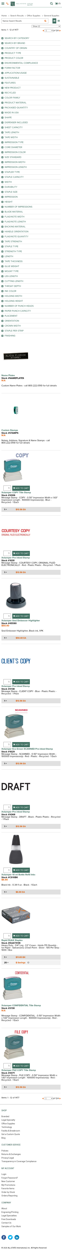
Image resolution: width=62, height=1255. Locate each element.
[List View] (54, 20)
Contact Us (6, 1223)
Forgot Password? (9, 1178)
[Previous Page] (43, 31)
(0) (59, 3)
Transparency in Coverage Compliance (18, 1161)
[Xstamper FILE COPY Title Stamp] (15, 1046)
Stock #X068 (8, 814)
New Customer (8, 1181)
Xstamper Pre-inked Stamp (15, 557)
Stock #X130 (8, 1008)
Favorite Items (7, 1188)
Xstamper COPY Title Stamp (16, 492)
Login (3, 1174)
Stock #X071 (8, 1073)
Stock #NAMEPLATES (12, 378)
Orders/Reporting (9, 1195)
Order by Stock (8, 1192)
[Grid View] (59, 20)
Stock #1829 (8, 751)
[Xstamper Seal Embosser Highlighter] (15, 597)
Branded (5, 1116)
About (4, 1208)
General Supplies (51, 15)
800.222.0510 (7, 3)
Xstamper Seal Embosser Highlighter (20, 620)
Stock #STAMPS (9, 433)
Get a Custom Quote (10, 1134)
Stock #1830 (8, 560)
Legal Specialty (8, 1120)
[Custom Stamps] (15, 412)
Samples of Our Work (11, 1226)
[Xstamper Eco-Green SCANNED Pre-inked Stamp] (15, 725)
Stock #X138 (8, 689)
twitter (10, 1237)
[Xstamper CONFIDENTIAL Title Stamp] (15, 987)
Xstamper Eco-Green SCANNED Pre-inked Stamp (27, 748)
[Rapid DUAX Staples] (15, 916)
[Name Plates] (15, 357)
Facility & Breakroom (10, 1131)
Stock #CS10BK (9, 877)
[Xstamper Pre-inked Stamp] (15, 534)
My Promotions (8, 1185)
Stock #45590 (9, 623)
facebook (3, 1237)
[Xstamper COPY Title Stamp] (15, 469)
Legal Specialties (9, 1215)
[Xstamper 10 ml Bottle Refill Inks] (15, 851)
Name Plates (8, 375)
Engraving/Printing (9, 1212)
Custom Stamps (9, 430)
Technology (6, 1127)
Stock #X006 (8, 495)
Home (4, 15)
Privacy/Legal (7, 1158)
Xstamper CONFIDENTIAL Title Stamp (21, 1005)
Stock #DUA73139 (10, 943)
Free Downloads (8, 1219)
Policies (4, 1151)
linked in (16, 1237)
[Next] (60, 31)
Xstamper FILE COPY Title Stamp (18, 1070)
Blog (3, 1138)
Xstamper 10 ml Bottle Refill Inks (18, 874)
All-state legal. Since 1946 (21, 3)
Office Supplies (33, 15)
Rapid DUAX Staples (12, 940)
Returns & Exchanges (11, 1154)
